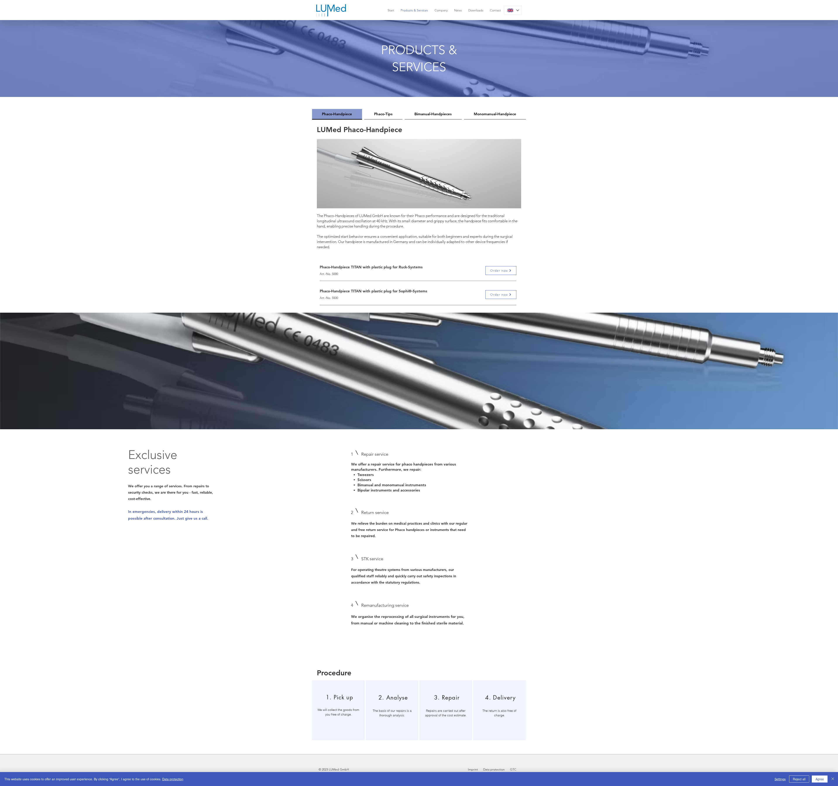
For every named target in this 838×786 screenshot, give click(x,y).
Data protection (493, 769)
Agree (820, 779)
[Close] (832, 779)
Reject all (799, 779)
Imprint (473, 769)
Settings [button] (780, 779)
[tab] (337, 114)
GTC (513, 769)
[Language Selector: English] (513, 10)
